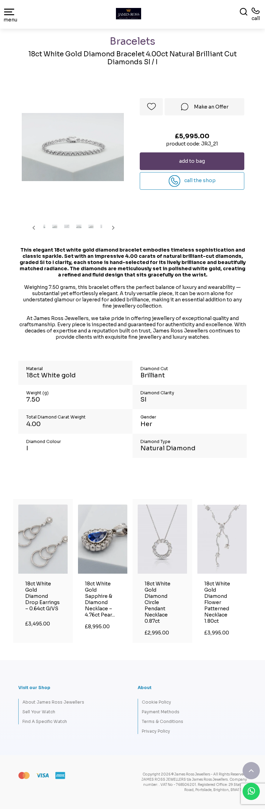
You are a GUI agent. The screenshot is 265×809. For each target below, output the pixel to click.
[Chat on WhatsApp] (251, 791)
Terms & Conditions (162, 721)
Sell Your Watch (38, 711)
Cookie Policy (156, 702)
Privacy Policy (156, 731)
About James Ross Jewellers (53, 702)
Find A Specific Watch (44, 721)
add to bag (192, 161)
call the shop (199, 180)
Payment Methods (160, 711)
